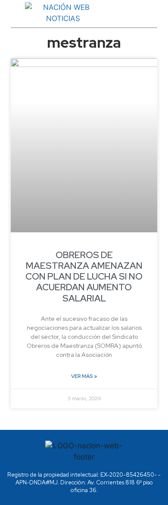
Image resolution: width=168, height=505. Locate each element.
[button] (147, 13)
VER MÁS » (84, 376)
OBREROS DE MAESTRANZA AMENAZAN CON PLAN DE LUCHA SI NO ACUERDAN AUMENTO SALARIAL (84, 276)
